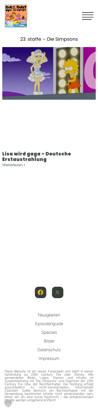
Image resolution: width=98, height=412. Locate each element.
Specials (49, 332)
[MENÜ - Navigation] (87, 16)
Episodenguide (49, 323)
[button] (8, 404)
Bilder (49, 341)
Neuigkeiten (49, 315)
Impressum (49, 358)
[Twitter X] (57, 292)
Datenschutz (49, 349)
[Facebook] (40, 292)
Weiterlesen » (13, 165)
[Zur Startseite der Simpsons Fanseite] (16, 26)
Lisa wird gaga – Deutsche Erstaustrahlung (36, 157)
